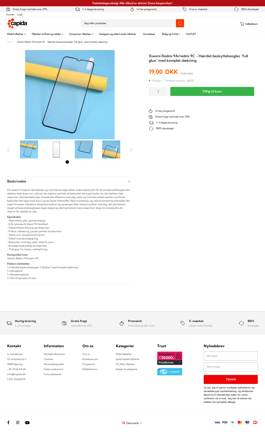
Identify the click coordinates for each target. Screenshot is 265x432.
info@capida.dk (16, 374)
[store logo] (17, 23)
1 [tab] (67, 162)
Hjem (10, 41)
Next (131, 150)
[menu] (132, 34)
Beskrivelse (16, 181)
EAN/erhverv (90, 369)
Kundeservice (90, 359)
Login (20, 14)
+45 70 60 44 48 (16, 369)
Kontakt (10, 14)
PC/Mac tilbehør (125, 364)
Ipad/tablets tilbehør (128, 359)
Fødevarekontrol (53, 369)
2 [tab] (72, 162)
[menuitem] (16, 34)
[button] (134, 423)
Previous (8, 150)
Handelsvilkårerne (54, 354)
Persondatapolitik (54, 364)
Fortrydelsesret (52, 374)
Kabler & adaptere (126, 369)
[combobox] (132, 23)
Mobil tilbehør (124, 354)
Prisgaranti (88, 364)
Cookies (48, 359)
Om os (86, 354)
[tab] (69, 181)
